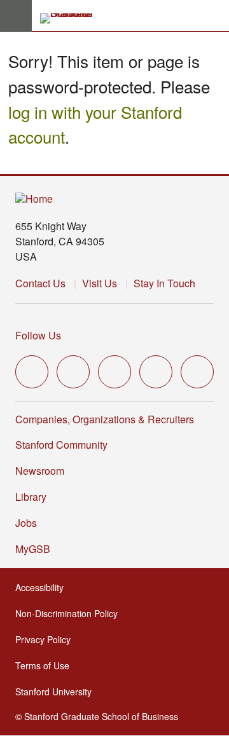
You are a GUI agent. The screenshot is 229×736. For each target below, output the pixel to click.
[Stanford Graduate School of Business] (72, 18)
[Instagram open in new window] (114, 371)
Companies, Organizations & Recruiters (104, 419)
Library (30, 496)
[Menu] (16, 16)
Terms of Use (46, 665)
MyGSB (36, 549)
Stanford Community (61, 444)
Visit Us (99, 283)
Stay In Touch (164, 283)
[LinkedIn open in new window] (197, 371)
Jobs (26, 522)
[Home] (34, 199)
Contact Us (40, 283)
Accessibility (43, 587)
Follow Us (38, 335)
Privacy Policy (46, 639)
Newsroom (39, 470)
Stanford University (57, 691)
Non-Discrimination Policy (70, 613)
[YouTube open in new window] (155, 371)
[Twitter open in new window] (31, 371)
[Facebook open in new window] (73, 371)
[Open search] (214, 16)
